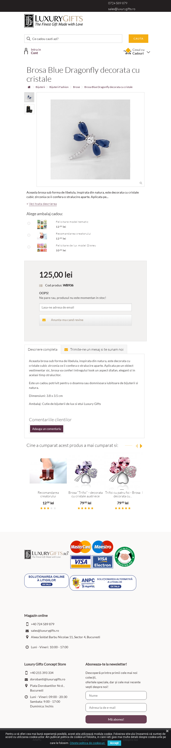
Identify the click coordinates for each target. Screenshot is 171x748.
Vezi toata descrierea (43, 204)
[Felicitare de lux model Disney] (42, 247)
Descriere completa (42, 349)
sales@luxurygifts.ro (121, 9)
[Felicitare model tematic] (42, 224)
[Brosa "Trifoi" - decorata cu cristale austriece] (85, 471)
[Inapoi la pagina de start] (29, 87)
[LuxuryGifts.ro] (53, 20)
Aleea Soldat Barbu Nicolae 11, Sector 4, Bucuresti (65, 637)
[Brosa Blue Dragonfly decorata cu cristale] (29, 97)
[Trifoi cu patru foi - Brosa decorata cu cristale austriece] (122, 471)
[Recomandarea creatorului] (42, 235)
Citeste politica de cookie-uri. (87, 743)
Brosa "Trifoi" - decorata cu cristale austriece (85, 494)
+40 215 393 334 (41, 673)
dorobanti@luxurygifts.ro (47, 679)
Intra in (36, 51)
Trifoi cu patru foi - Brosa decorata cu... (122, 494)
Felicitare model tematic (72, 221)
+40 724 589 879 (42, 624)
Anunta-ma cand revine (67, 320)
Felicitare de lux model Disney (76, 245)
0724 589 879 (117, 3)
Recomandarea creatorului (73, 233)
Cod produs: (53, 285)
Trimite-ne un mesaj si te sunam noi (97, 349)
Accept (114, 743)
